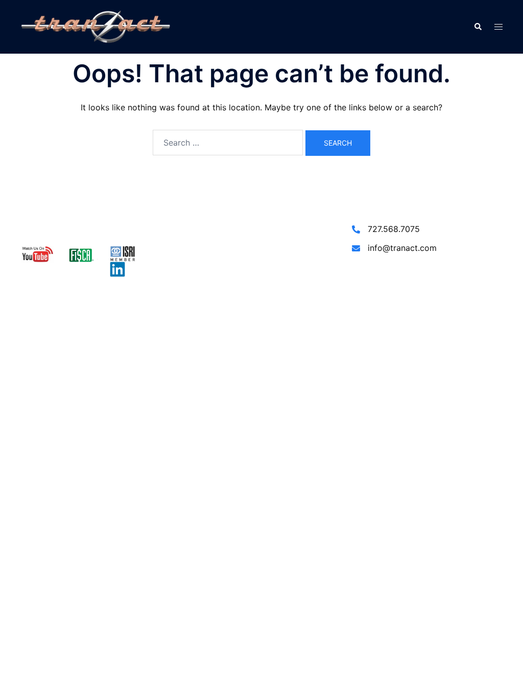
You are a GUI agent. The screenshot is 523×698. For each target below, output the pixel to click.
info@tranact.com (402, 248)
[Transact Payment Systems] (95, 26)
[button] (477, 27)
